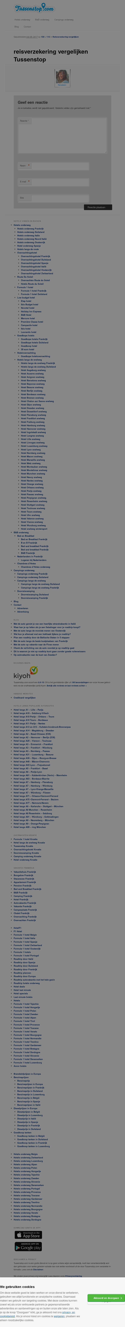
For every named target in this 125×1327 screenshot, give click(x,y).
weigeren (59, 1316)
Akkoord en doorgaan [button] (106, 1298)
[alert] (62, 663)
